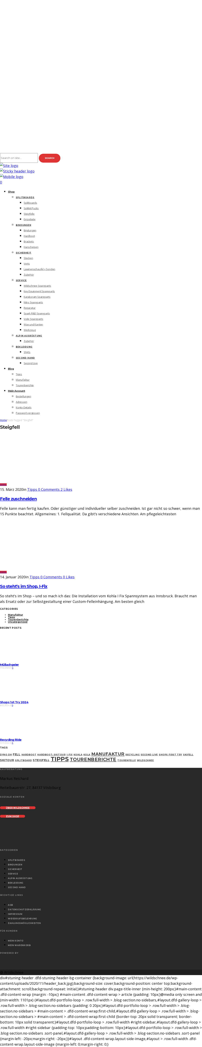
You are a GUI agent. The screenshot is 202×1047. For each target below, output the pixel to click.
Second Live (31, 363)
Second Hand (25, 358)
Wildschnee (145, 760)
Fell (16, 754)
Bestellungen (23, 396)
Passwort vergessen (28, 413)
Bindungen (23, 225)
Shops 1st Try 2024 (14, 702)
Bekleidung (24, 347)
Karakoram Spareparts (37, 297)
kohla (78, 754)
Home (3, 420)
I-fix (70, 754)
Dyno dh (6, 754)
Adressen (21, 402)
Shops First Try (170, 754)
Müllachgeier (9, 664)
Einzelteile (30, 219)
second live (149, 754)
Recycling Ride (11, 740)
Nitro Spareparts (33, 302)
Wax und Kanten (33, 324)
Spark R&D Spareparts (37, 313)
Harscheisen (31, 247)
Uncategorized (17, 621)
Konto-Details (23, 407)
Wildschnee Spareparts (37, 285)
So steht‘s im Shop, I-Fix (23, 586)
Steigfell (41, 760)
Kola (86, 754)
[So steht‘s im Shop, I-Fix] (49, 571)
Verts (27, 263)
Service (21, 280)
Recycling (132, 754)
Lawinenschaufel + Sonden (39, 269)
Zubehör (29, 274)
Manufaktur (23, 380)
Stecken (28, 258)
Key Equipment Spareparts (39, 291)
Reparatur (30, 308)
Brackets (29, 241)
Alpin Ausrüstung (29, 336)
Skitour (7, 760)
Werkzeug (30, 330)
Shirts (27, 352)
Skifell (188, 754)
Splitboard (23, 760)
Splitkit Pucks (31, 208)
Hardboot (29, 236)
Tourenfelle (126, 760)
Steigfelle (29, 214)
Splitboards (25, 197)
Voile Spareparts (33, 319)
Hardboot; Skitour (51, 754)
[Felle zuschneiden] (49, 484)
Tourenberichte (25, 385)
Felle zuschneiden (18, 498)
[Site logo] (9, 165)
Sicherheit (23, 253)
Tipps (19, 374)
